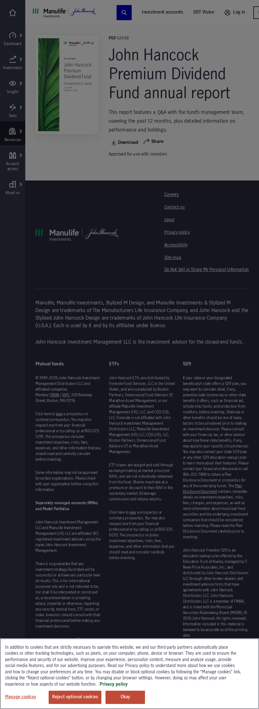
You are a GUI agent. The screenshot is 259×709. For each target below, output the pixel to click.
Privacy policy (113, 684)
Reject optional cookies (75, 697)
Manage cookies (20, 697)
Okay (125, 697)
